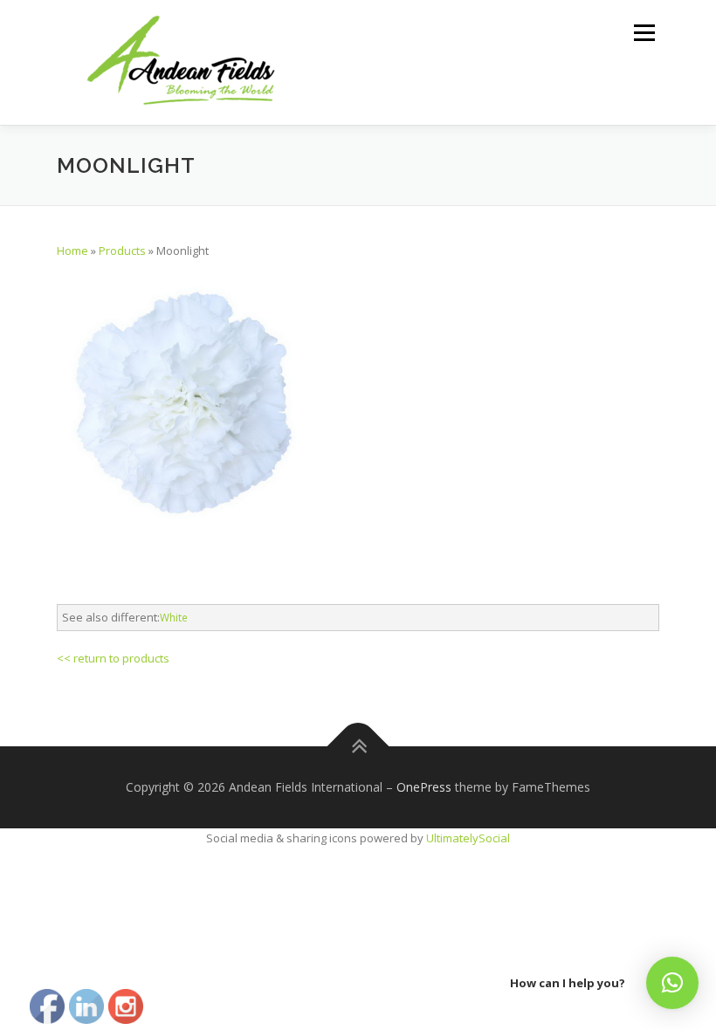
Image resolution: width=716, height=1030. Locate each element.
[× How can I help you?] (672, 983)
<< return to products (113, 658)
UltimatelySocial (468, 838)
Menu (644, 32)
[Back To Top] (358, 747)
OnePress (423, 787)
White (174, 617)
